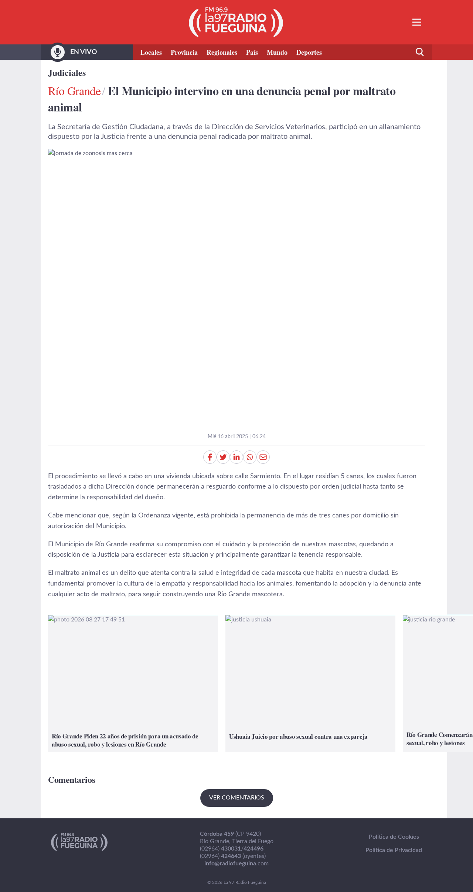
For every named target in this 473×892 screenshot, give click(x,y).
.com (236, 863)
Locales (151, 52)
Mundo (277, 52)
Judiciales (67, 72)
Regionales (222, 52)
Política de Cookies (394, 837)
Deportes (309, 52)
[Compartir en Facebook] (210, 457)
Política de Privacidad (393, 850)
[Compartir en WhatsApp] (249, 457)
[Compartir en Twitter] (223, 457)
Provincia (184, 52)
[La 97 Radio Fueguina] (236, 22)
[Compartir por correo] (263, 457)
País (252, 52)
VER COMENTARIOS (236, 798)
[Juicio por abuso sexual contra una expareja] (310, 683)
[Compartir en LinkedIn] (236, 457)
